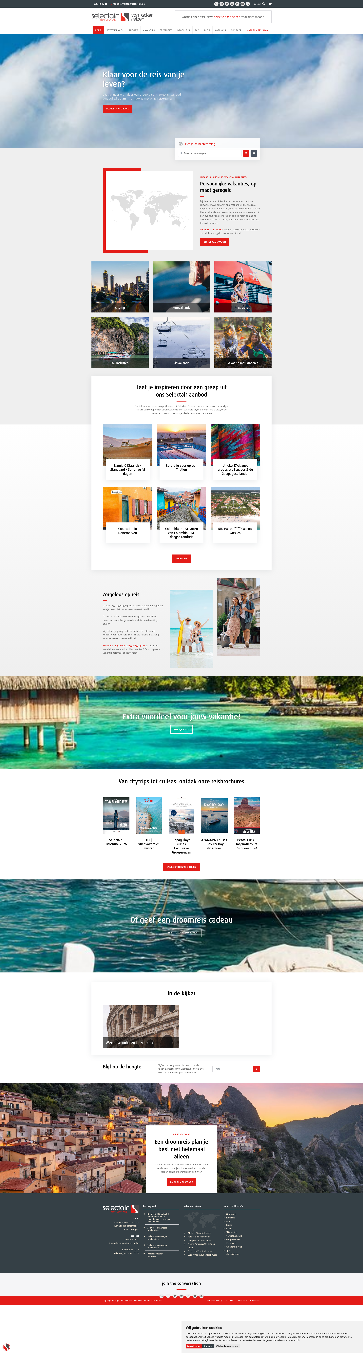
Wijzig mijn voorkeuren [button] (227, 1346)
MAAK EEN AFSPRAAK (211, 229)
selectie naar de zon (227, 17)
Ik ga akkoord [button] (193, 1346)
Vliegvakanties (233, 1239)
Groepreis (231, 1213)
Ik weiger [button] (208, 1346)
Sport (229, 1250)
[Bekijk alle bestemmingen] (254, 153)
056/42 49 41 (99, 3)
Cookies (230, 1300)
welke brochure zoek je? (181, 866)
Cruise (229, 1224)
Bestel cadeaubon (215, 241)
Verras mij (231, 1243)
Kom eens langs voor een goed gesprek (124, 645)
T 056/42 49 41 (131, 1239)
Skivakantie (231, 1232)
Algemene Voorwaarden (249, 1300)
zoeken (257, 3)
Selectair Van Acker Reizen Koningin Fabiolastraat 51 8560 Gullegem (126, 1226)
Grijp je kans (181, 729)
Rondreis (230, 1217)
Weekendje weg (234, 1246)
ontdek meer (204, 1232)
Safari (229, 1228)
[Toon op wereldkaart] (246, 153)
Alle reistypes (232, 1253)
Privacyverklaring (214, 1300)
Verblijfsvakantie (234, 1235)
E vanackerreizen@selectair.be (124, 1243)
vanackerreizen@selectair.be (128, 3)
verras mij (181, 558)
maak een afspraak (117, 108)
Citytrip (229, 1221)
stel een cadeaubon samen (181, 932)
